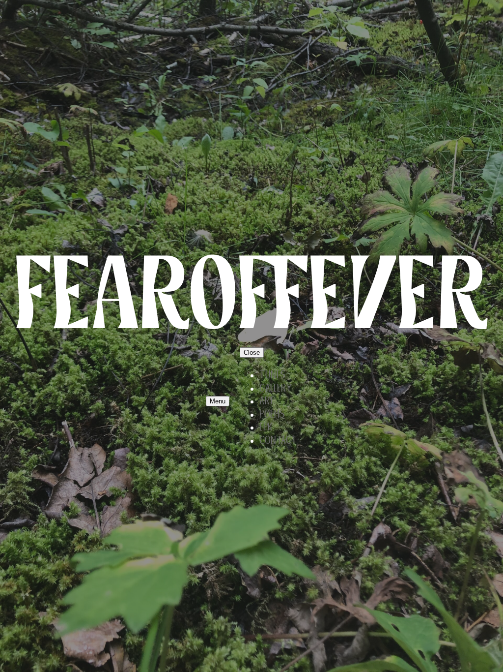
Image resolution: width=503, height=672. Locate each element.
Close (252, 352)
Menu (217, 401)
